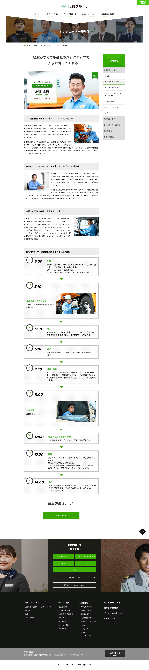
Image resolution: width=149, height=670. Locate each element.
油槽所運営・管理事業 (66, 614)
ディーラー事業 (64, 625)
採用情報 (35, 46)
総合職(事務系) (63, 556)
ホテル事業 (62, 621)
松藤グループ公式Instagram (76, 585)
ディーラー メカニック (112, 107)
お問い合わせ (115, 654)
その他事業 (62, 628)
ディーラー (85, 563)
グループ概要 (29, 618)
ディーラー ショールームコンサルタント (113, 94)
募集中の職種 (109, 137)
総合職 (107, 76)
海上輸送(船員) (110, 102)
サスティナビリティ (89, 15)
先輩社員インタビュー (46, 46)
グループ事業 (63, 602)
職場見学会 (108, 131)
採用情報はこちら (74, 577)
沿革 (26, 614)
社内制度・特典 (109, 119)
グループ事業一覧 (69, 15)
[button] (61, 515)
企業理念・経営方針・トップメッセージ (38, 607)
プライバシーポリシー (113, 613)
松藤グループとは (51, 15)
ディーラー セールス (111, 88)
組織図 (27, 610)
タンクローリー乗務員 (112, 82)
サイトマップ (109, 618)
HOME (28, 46)
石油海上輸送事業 (64, 610)
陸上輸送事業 (63, 607)
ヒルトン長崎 (87, 636)
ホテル (107, 113)
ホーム (37, 15)
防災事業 (61, 618)
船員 (63, 563)
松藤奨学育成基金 (107, 15)
